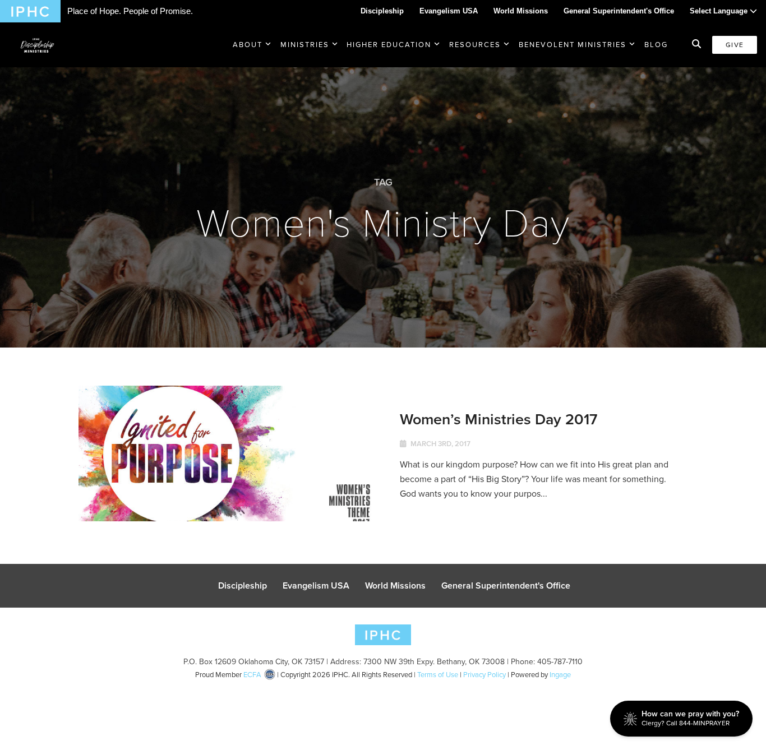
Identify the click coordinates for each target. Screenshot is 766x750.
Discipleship (382, 11)
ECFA (252, 674)
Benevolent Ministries (572, 44)
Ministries (304, 44)
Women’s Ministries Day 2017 (498, 419)
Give (735, 45)
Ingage (560, 674)
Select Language (720, 11)
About (247, 44)
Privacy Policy (484, 674)
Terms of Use (437, 674)
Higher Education (389, 44)
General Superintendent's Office (619, 11)
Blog (656, 44)
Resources (475, 44)
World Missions (520, 11)
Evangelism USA (448, 11)
